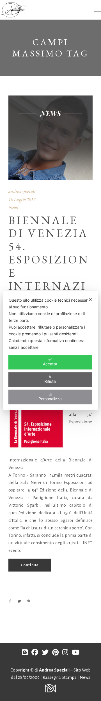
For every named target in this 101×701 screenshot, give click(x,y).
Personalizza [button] (50, 398)
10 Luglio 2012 (21, 199)
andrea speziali (22, 191)
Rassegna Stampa (60, 677)
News (13, 207)
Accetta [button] (50, 363)
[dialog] (50, 350)
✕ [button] (90, 299)
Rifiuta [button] (50, 381)
